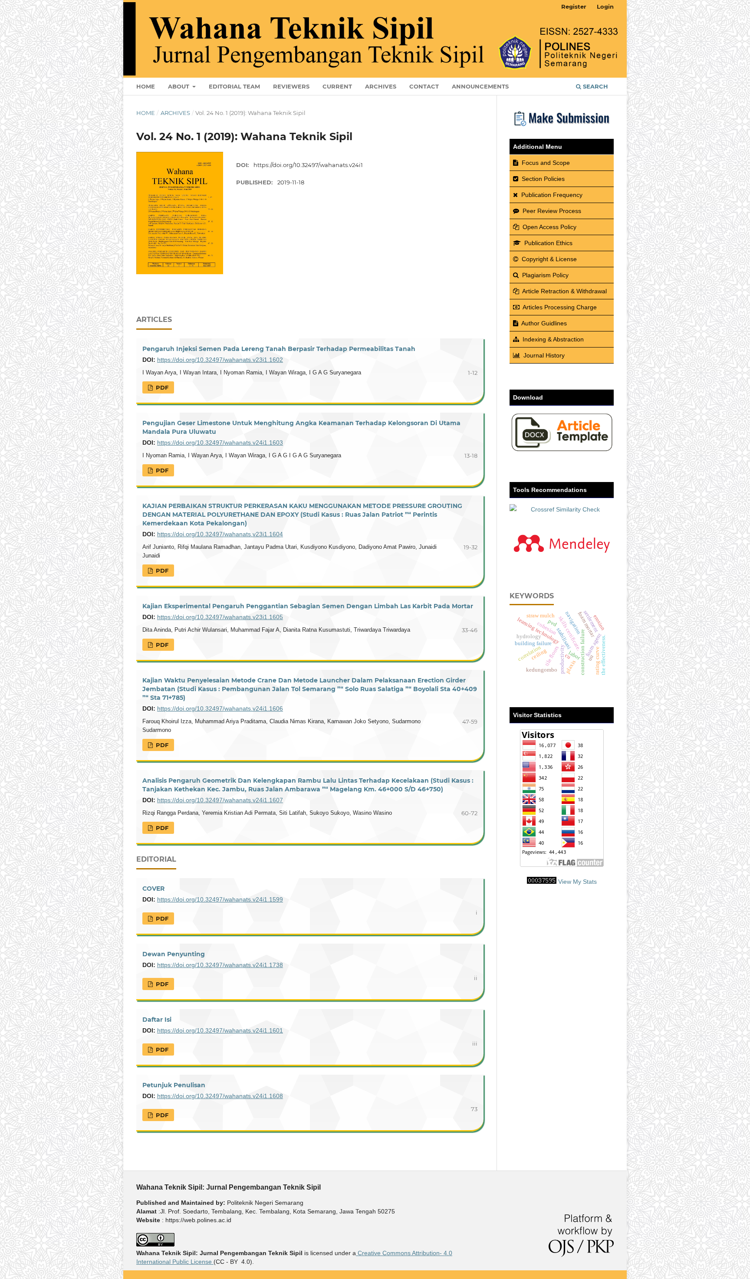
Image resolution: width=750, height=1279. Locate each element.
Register (573, 6)
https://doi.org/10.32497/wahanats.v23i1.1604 (220, 534)
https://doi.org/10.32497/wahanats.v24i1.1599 (220, 899)
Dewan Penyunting (173, 954)
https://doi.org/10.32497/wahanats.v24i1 (308, 164)
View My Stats (577, 881)
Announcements (480, 86)
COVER (153, 888)
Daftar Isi (156, 1019)
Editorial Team (234, 86)
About (179, 86)
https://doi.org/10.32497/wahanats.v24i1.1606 (220, 708)
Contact (424, 86)
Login (605, 6)
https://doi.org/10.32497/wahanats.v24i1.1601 (220, 1030)
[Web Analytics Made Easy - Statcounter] (541, 881)
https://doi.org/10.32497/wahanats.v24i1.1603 (220, 442)
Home (145, 86)
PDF (161, 387)
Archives (380, 86)
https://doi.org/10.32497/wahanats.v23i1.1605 (220, 616)
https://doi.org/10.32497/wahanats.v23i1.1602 (220, 359)
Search (594, 86)
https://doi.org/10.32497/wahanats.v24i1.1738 (220, 964)
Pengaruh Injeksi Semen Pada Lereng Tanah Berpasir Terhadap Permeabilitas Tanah (278, 349)
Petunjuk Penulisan (173, 1085)
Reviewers (291, 86)
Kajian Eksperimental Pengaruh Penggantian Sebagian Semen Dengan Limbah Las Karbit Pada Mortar (307, 606)
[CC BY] (213, 1261)
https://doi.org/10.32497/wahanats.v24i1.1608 (220, 1095)
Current (337, 86)
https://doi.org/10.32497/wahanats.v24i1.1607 (220, 800)
